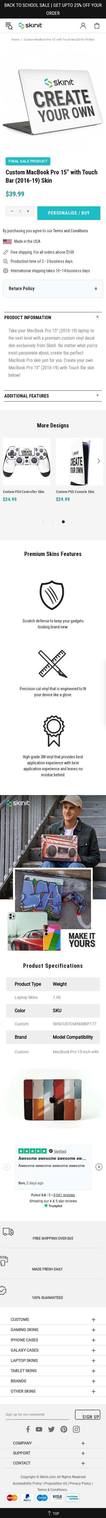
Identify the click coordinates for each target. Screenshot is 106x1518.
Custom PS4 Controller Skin (23, 492)
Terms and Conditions (70, 231)
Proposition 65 (55, 1484)
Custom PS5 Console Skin (75, 492)
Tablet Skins (23, 1370)
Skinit (31, 25)
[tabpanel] (26, 476)
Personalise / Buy (69, 213)
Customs (20, 1319)
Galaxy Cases (24, 1350)
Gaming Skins (24, 1329)
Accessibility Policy (27, 1484)
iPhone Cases (24, 1340)
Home (15, 39)
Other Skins (23, 1391)
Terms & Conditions (52, 1490)
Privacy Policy (80, 1484)
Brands (18, 1381)
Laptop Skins (24, 1360)
